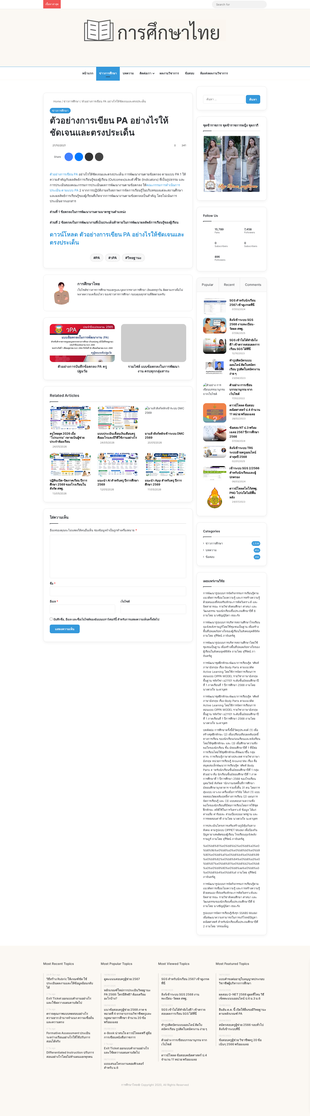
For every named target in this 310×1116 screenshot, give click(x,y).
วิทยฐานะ (134, 258)
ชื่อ (52, 583)
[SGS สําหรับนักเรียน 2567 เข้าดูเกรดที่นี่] (214, 306)
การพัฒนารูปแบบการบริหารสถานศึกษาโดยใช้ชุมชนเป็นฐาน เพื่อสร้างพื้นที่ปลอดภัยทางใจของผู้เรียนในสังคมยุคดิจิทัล (231, 647)
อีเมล (54, 601)
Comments (253, 285)
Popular (207, 285)
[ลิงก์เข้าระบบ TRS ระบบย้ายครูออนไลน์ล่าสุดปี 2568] (214, 452)
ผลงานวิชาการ (169, 73)
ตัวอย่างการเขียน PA (64, 174)
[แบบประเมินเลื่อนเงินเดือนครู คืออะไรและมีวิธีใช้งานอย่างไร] (118, 417)
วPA (114, 258)
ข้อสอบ (189, 73)
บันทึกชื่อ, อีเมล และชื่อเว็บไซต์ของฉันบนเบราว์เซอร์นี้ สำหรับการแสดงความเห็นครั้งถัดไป (106, 619)
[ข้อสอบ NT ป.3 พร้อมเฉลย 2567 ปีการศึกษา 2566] (214, 433)
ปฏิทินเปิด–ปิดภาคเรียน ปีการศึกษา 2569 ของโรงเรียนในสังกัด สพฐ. (68, 484)
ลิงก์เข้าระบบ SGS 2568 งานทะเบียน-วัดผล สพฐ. (242, 324)
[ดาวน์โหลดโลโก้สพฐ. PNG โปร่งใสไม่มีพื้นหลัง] (214, 498)
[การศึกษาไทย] (155, 30)
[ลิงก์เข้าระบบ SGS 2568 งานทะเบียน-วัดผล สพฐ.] (214, 326)
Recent (229, 285)
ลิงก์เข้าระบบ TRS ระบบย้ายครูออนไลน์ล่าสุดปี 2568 (242, 452)
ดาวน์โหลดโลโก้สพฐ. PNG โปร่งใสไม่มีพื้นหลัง (243, 493)
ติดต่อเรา (145, 73)
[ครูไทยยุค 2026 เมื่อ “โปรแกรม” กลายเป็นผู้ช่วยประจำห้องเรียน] (70, 417)
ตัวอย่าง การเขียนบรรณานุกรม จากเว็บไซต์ (240, 389)
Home (57, 101)
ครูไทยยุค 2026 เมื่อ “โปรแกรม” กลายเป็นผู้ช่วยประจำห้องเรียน (67, 437)
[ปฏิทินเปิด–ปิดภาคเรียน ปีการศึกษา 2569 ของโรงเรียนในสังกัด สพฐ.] (70, 464)
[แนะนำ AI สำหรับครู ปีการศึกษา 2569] (118, 464)
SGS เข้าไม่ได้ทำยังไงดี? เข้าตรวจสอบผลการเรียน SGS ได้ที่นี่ (244, 344)
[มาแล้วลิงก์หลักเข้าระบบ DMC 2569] (165, 417)
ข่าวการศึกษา (108, 73)
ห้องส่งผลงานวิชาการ (214, 73)
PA (98, 258)
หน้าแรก (87, 73)
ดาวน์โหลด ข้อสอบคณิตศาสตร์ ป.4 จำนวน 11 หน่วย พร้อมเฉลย (244, 409)
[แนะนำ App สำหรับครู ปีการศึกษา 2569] (165, 464)
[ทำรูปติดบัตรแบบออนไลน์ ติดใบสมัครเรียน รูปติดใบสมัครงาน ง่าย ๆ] (214, 366)
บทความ (128, 73)
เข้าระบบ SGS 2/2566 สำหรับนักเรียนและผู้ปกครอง (244, 472)
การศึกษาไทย (88, 284)
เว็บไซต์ (125, 601)
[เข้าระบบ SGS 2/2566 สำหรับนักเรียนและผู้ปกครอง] (214, 473)
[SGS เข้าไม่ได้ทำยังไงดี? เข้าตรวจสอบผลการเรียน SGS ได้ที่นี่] (214, 346)
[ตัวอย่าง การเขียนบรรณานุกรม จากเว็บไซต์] (214, 389)
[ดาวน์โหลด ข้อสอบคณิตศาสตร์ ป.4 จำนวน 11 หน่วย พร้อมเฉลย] (214, 413)
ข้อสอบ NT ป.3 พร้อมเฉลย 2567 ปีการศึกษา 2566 (244, 432)
